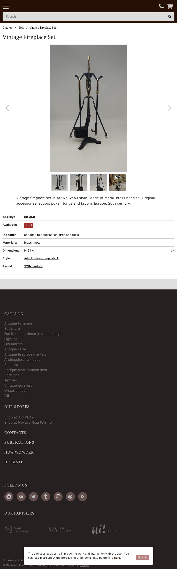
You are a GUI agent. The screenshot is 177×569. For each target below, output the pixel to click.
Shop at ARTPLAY (19, 417)
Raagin (84, 565)
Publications (19, 442)
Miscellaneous (15, 390)
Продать (13, 462)
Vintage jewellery (18, 385)
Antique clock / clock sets (25, 370)
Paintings (11, 375)
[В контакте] (21, 496)
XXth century (33, 266)
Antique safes (15, 349)
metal (37, 242)
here (117, 557)
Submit (142, 557)
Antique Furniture (18, 323)
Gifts (8, 395)
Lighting (10, 339)
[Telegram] (8, 496)
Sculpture (12, 328)
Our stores (17, 407)
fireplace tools (69, 234)
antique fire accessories (40, 234)
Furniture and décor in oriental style (33, 333)
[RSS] (82, 496)
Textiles (10, 380)
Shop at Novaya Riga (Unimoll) (29, 422)
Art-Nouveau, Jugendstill (41, 258)
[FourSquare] (58, 496)
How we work (19, 452)
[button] (169, 108)
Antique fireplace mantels (25, 354)
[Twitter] (33, 496)
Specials (11, 364)
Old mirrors (13, 344)
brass (28, 242)
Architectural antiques (22, 359)
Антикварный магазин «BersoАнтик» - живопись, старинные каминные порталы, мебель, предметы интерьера (29, 6)
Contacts (15, 433)
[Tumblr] (45, 496)
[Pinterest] (70, 496)
